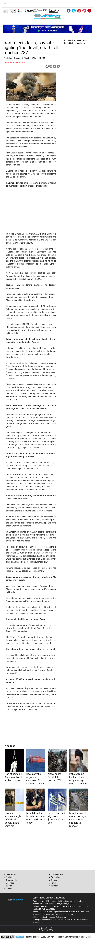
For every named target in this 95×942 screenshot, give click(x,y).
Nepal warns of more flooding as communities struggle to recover (78, 819)
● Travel (52, 883)
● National (8, 877)
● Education (54, 877)
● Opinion (53, 880)
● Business (9, 883)
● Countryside (10, 880)
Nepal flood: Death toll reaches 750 (54, 777)
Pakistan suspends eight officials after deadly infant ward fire (13, 819)
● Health (8, 888)
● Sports (8, 886)
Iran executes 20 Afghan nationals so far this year (14, 777)
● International (10, 874)
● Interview (53, 886)
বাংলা (5, 11)
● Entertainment (56, 874)
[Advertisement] (31, 211)
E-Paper (13, 11)
